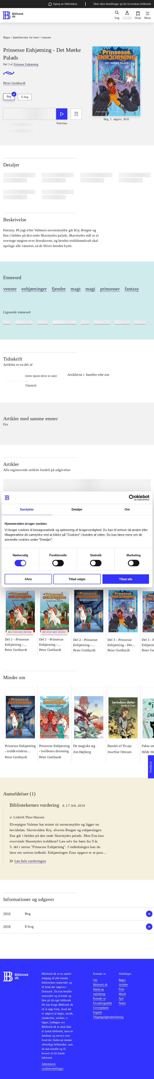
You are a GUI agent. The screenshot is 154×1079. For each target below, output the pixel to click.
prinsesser (110, 288)
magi (90, 288)
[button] (77, 913)
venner (10, 288)
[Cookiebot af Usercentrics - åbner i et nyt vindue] (131, 498)
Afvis (28, 579)
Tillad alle (125, 579)
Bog (9, 96)
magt (76, 288)
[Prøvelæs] (61, 114)
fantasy (132, 288)
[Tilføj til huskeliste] (76, 114)
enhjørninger (34, 288)
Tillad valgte (77, 579)
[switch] (58, 563)
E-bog (24, 96)
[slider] (116, 84)
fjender (59, 288)
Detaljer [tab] (77, 509)
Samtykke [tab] (27, 509)
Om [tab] (127, 509)
